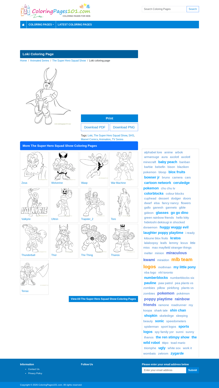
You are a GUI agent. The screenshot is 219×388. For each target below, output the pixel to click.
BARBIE (148, 167)
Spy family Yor (164, 332)
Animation (105, 139)
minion (159, 253)
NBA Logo (150, 272)
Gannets (171, 207)
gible (182, 207)
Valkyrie (26, 219)
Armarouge (151, 157)
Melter (148, 253)
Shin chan (178, 310)
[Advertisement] (109, 39)
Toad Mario (178, 342)
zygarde (177, 353)
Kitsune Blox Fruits (156, 238)
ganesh (158, 207)
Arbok (179, 152)
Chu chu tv (168, 188)
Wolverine (57, 183)
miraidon (163, 260)
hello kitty (182, 217)
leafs (163, 243)
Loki (90, 135)
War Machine (118, 183)
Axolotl (174, 157)
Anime (168, 152)
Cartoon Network (157, 183)
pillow (161, 288)
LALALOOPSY (151, 243)
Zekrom (163, 353)
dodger (176, 198)
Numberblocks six (182, 277)
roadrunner (178, 305)
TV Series (117, 139)
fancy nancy (170, 203)
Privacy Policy (35, 373)
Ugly (161, 348)
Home (23, 60)
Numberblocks (156, 278)
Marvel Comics (89, 139)
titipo (165, 342)
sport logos (168, 326)
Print (109, 118)
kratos (175, 238)
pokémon (183, 293)
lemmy (173, 243)
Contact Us (33, 369)
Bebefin (160, 167)
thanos (149, 337)
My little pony (184, 267)
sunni (179, 332)
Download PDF (94, 127)
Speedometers (176, 321)
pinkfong (173, 288)
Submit (192, 370)
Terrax (25, 291)
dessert (164, 198)
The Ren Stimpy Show (172, 337)
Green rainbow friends (159, 217)
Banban (184, 162)
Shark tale (161, 310)
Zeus (24, 183)
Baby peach (167, 162)
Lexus (184, 243)
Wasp (84, 183)
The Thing (87, 255)
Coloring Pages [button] (40, 24)
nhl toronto (165, 272)
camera (177, 177)
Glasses (162, 213)
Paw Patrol (165, 283)
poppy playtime (158, 299)
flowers (186, 203)
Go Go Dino (179, 213)
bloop (162, 172)
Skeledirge (167, 315)
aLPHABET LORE (153, 152)
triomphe (150, 348)
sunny (190, 332)
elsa (157, 203)
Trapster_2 (87, 219)
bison (171, 167)
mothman (164, 267)
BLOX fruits (176, 172)
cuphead (150, 198)
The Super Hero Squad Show (69, 60)
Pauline (150, 283)
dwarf (148, 203)
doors (187, 198)
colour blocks (175, 193)
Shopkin (150, 316)
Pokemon (165, 293)
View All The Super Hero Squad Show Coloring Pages (103, 299)
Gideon (149, 212)
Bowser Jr (152, 177)
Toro (113, 219)
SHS (131, 135)
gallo (147, 207)
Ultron (54, 219)
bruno (166, 177)
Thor (54, 255)
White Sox (174, 348)
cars (188, 177)
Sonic (159, 321)
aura (164, 157)
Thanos (115, 255)
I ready (190, 232)
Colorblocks (154, 193)
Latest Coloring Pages (75, 24)
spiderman (151, 326)
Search (193, 9)
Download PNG (124, 127)
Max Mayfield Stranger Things (172, 247)
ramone (163, 305)
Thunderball (28, 255)
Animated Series (39, 60)
